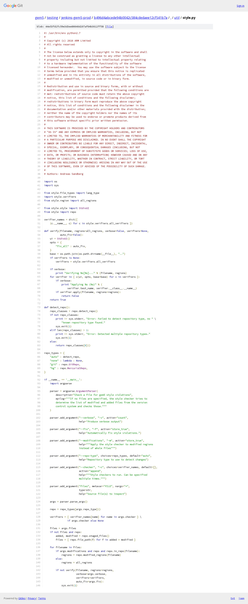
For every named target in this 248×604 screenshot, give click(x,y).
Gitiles (21, 598)
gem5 (39, 17)
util (177, 17)
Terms (42, 598)
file (109, 26)
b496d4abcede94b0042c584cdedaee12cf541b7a (130, 17)
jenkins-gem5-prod (76, 17)
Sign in (240, 5)
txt (233, 598)
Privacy (32, 598)
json (241, 598)
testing (52, 17)
